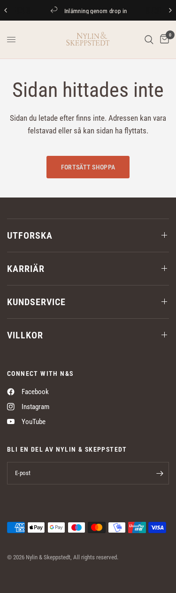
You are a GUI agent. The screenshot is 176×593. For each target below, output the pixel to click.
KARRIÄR (26, 268)
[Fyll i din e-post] (159, 473)
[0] (163, 40)
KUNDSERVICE (36, 301)
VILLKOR (25, 335)
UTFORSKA (30, 235)
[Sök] (149, 40)
